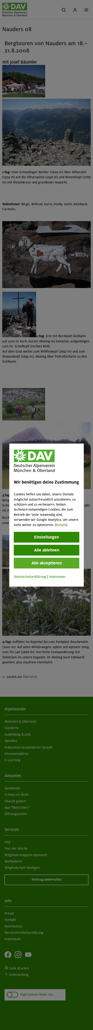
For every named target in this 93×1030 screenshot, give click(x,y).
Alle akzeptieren (46, 563)
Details (61, 525)
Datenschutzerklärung (30, 577)
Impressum (57, 577)
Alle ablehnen (46, 550)
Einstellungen (46, 537)
